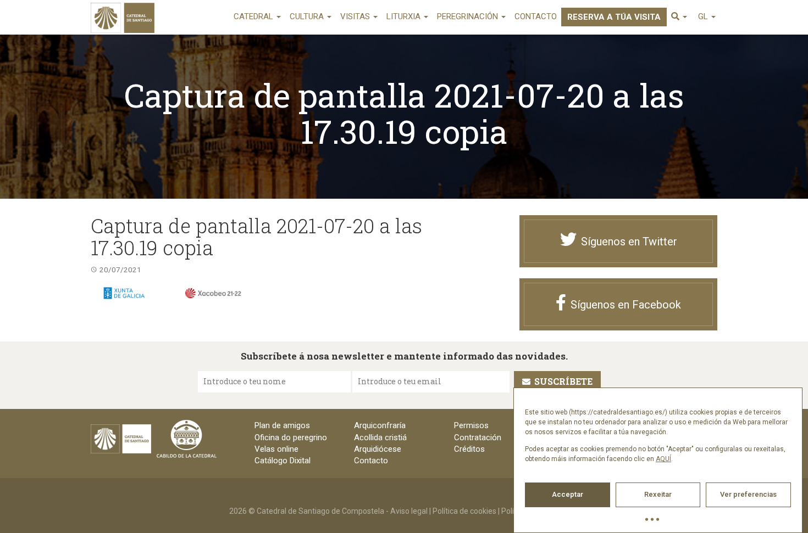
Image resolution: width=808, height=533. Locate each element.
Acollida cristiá (380, 437)
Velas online (276, 449)
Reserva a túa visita (614, 17)
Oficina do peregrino (290, 437)
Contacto (535, 16)
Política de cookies (464, 511)
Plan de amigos (282, 425)
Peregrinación (468, 16)
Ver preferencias (748, 494)
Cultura (308, 16)
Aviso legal (409, 511)
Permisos (471, 425)
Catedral (254, 16)
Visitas (356, 16)
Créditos (469, 449)
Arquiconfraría (380, 425)
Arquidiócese (377, 449)
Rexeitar (658, 494)
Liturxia (404, 16)
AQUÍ (663, 459)
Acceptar (567, 494)
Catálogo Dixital (282, 460)
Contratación (477, 437)
